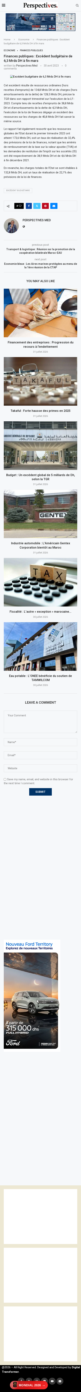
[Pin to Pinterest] (45, 206)
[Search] (77, 5)
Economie (23, 39)
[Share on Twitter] (36, 206)
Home (7, 39)
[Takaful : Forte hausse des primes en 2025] (40, 381)
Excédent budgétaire (18, 190)
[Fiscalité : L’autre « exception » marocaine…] (40, 582)
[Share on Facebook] (29, 206)
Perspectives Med (26, 65)
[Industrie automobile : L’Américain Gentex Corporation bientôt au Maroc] (40, 514)
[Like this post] (20, 206)
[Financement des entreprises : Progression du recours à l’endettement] (40, 313)
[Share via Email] (53, 206)
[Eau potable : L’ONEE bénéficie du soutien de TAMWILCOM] (40, 646)
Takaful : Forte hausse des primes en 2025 (40, 411)
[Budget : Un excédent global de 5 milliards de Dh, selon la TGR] (40, 445)
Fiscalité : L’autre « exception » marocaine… (40, 611)
